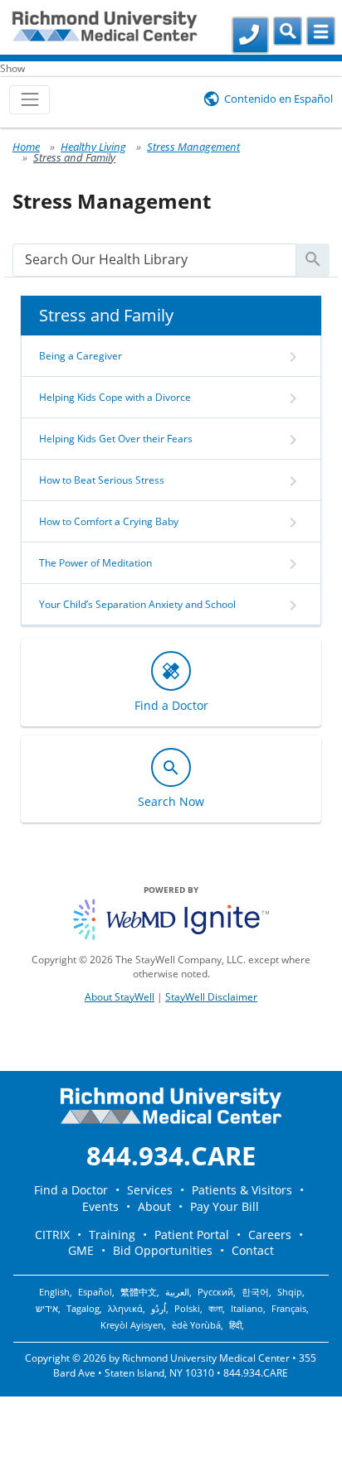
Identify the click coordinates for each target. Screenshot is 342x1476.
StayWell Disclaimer (211, 997)
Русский (215, 1292)
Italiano (247, 1308)
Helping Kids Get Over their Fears (116, 439)
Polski (187, 1308)
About (154, 1206)
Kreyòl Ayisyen (132, 1325)
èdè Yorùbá (196, 1325)
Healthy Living (93, 146)
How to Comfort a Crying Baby (108, 521)
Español (95, 1292)
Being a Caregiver (80, 356)
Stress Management (193, 146)
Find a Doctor (71, 1190)
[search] (154, 259)
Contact (253, 1250)
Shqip (289, 1292)
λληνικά (125, 1308)
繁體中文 (138, 1292)
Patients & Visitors (242, 1190)
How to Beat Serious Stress (101, 480)
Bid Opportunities (163, 1250)
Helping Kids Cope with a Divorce (115, 397)
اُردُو (158, 1308)
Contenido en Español (278, 98)
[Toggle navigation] (29, 99)
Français (288, 1308)
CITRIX (52, 1234)
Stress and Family (74, 157)
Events (100, 1206)
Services (150, 1190)
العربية (177, 1292)
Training (112, 1234)
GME (81, 1250)
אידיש (47, 1308)
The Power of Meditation (95, 563)
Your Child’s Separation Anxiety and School (137, 604)
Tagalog (83, 1308)
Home (26, 146)
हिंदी (235, 1325)
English (54, 1292)
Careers (269, 1234)
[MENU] (320, 31)
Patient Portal (191, 1234)
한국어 (255, 1292)
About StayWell (119, 997)
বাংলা (215, 1308)
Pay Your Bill (224, 1206)
